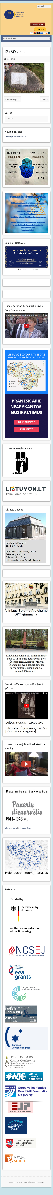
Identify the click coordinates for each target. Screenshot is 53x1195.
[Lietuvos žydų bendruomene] (22, 18)
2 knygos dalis (24, 828)
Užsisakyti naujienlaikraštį (15, 137)
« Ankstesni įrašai (12, 99)
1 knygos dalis (11, 828)
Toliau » (44, 99)
